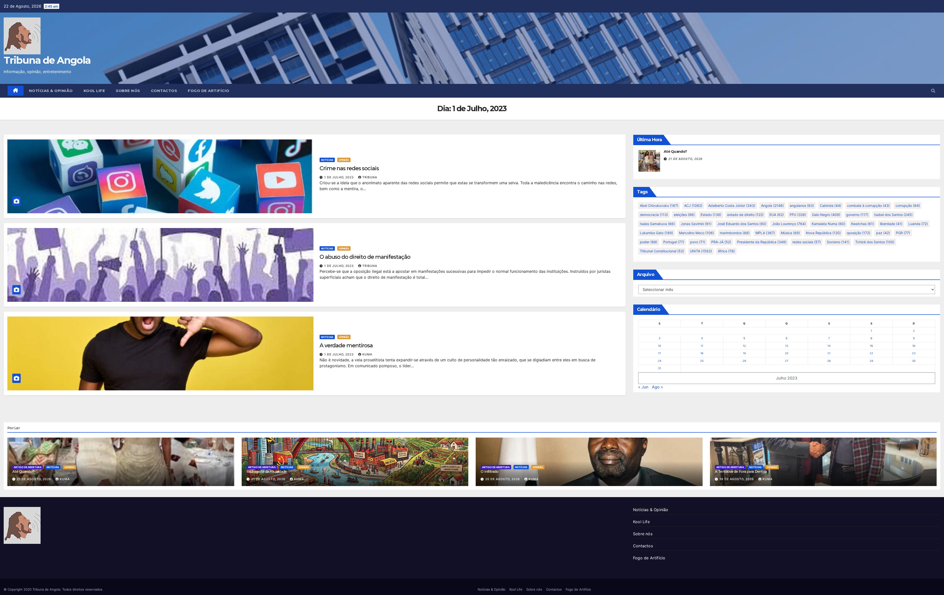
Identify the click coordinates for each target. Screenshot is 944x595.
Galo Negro (826, 215)
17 (659, 353)
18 (701, 353)
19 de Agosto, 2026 (737, 479)
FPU (798, 215)
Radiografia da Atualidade (267, 471)
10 (659, 346)
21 (828, 353)
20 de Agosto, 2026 (503, 479)
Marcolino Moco (696, 233)
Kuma (367, 354)
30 (913, 361)
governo (857, 215)
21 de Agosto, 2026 (685, 159)
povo (697, 242)
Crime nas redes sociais (349, 168)
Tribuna (369, 177)
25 (702, 361)
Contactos (164, 90)
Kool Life (94, 90)
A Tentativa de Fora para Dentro (741, 471)
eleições (684, 215)
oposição (858, 233)
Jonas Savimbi (696, 224)
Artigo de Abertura (27, 467)
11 (702, 346)
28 (829, 361)
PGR (903, 233)
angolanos (802, 205)
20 (786, 353)
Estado (711, 215)
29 (871, 361)
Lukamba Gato (656, 233)
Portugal (673, 242)
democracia (654, 215)
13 (786, 346)
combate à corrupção (868, 205)
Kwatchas (862, 224)
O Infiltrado (489, 471)
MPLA (765, 233)
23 (913, 353)
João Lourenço (789, 224)
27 (786, 361)
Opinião (344, 159)
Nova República (823, 233)
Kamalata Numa (828, 224)
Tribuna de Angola (47, 60)
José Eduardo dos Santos (741, 224)
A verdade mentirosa (346, 345)
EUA (776, 215)
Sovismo (838, 242)
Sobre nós (128, 90)
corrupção (908, 205)
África (726, 251)
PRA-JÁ (721, 242)
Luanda (918, 224)
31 (659, 368)
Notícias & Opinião (51, 90)
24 (659, 361)
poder (648, 242)
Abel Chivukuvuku (659, 205)
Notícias (327, 159)
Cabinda (830, 205)
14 (828, 346)
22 (871, 353)
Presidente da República (761, 242)
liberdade (891, 224)
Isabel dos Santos (893, 215)
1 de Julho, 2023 (339, 177)
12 (744, 346)
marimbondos (735, 233)
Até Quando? (675, 151)
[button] (933, 90)
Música (790, 233)
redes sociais (806, 242)
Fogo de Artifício (208, 90)
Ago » (657, 386)
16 (913, 346)
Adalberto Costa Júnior (731, 205)
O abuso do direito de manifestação (365, 257)
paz (883, 233)
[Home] (16, 91)
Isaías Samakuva (657, 224)
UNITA (701, 251)
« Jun (643, 386)
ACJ (693, 205)
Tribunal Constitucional (662, 251)
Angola (772, 205)
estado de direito (745, 215)
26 (744, 361)
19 (744, 353)
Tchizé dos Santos (874, 242)
